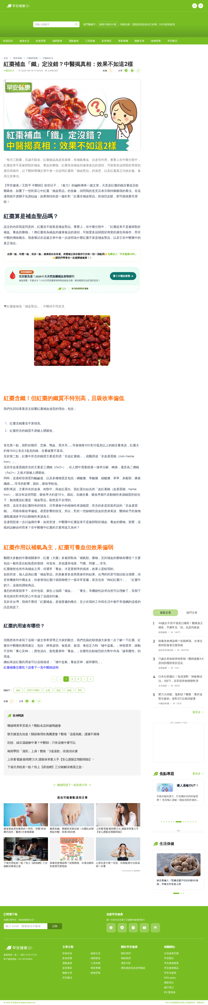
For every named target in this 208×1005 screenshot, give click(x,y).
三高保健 (90, 40)
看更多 (196, 712)
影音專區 (106, 40)
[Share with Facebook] (132, 70)
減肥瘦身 (57, 40)
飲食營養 (41, 40)
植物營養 (156, 40)
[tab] (165, 612)
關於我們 (126, 953)
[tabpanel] (178, 666)
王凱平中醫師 (33, 690)
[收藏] (110, 70)
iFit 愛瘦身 (169, 992)
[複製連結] (138, 70)
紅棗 (48, 690)
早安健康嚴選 (171, 963)
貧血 (58, 690)
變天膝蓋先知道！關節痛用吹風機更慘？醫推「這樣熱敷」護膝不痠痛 (53, 734)
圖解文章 (139, 40)
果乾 (80, 690)
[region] (72, 256)
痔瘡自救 (125, 24)
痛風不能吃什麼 (107, 24)
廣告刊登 (126, 963)
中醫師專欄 (32, 58)
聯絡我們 (126, 958)
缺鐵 (69, 690)
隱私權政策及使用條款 (133, 967)
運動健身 (74, 40)
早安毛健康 (170, 972)
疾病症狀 (8, 40)
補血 (18, 690)
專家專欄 (123, 40)
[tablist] (178, 612)
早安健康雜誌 (171, 967)
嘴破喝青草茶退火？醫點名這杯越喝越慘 (34, 725)
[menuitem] (8, 40)
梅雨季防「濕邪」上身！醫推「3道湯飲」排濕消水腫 (42, 751)
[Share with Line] (126, 70)
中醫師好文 (48, 58)
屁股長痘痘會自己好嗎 (144, 24)
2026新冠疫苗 (167, 24)
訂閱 (54, 926)
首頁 (6, 58)
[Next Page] (84, 679)
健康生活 (24, 40)
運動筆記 (169, 982)
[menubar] (90, 40)
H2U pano (170, 977)
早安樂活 (172, 40)
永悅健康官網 (171, 953)
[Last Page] (90, 679)
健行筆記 (169, 987)
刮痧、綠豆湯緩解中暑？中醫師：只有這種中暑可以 (41, 742)
